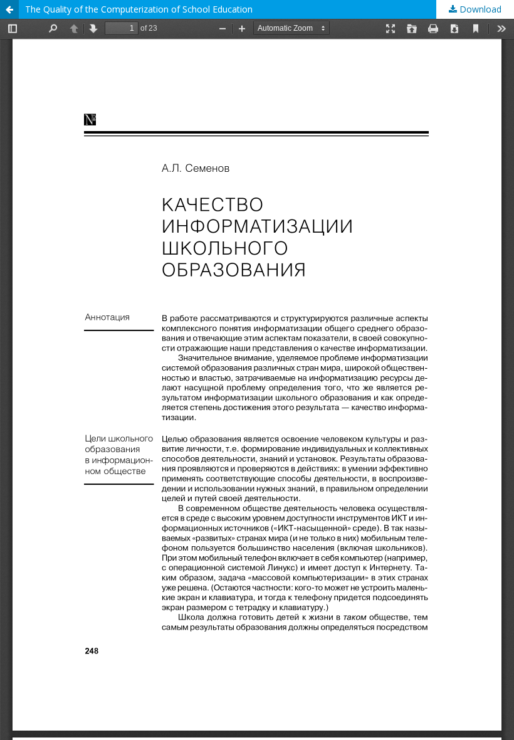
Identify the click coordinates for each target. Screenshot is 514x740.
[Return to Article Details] (9, 9)
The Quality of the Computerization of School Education (139, 9)
